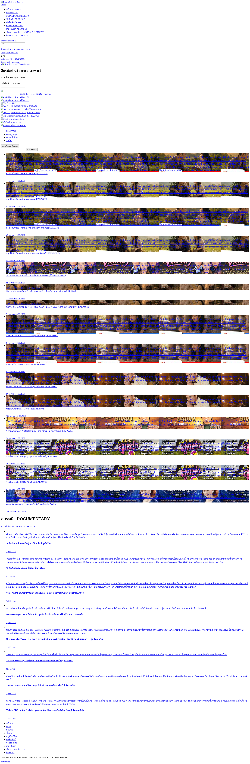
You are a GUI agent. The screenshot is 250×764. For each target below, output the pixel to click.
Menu (3, 4)
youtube (6, 762)
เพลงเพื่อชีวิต (12, 137)
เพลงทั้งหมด (10, 146)
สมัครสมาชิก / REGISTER (13, 59)
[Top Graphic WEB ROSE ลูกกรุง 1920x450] (20, 112)
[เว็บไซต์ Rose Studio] (11, 122)
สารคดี (18, 16)
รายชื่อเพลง (14, 26)
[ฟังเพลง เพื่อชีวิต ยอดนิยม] (13, 125)
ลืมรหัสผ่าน (16, 49)
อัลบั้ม (9, 141)
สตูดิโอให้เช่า (12, 736)
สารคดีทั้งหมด (18, 526)
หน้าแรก (13, 9)
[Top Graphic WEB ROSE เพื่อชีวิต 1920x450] (21, 109)
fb (2, 762)
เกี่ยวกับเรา (16, 29)
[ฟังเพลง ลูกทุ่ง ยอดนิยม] (12, 119)
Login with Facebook (10, 62)
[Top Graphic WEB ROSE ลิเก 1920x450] (19, 106)
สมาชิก (9, 41)
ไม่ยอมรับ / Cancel (27, 94)
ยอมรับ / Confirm (43, 94)
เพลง (12, 13)
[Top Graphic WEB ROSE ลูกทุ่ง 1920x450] (20, 116)
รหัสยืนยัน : (10, 83)
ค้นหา (31, 150)
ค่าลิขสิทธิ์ (13, 22)
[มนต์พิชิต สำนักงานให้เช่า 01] (15, 97)
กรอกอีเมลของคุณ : (13, 77)
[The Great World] (9, 103)
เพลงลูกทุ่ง (11, 131)
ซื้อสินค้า (15, 19)
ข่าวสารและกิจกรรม (25, 32)
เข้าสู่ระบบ (9, 53)
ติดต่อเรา (17, 35)
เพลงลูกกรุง (11, 134)
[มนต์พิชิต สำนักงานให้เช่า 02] (15, 100)
